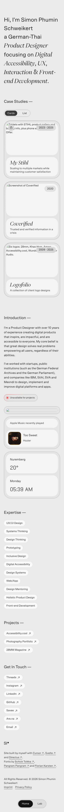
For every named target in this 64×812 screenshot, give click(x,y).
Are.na (13, 720)
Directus (15, 758)
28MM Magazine (19, 651)
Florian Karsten (45, 766)
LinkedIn (14, 695)
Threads (14, 678)
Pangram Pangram (16, 766)
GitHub (13, 703)
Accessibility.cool (20, 634)
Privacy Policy (23, 787)
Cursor (38, 753)
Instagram (15, 687)
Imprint (8, 787)
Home (25, 804)
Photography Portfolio (22, 642)
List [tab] (24, 113)
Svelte (50, 753)
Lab (40, 804)
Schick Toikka (24, 762)
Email (12, 728)
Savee (13, 711)
